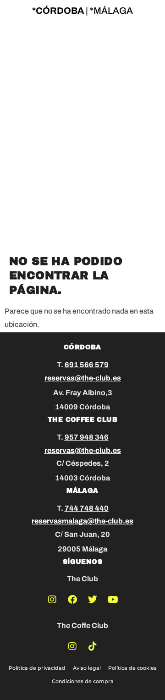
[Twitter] (92, 599)
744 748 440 (87, 508)
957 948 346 (87, 437)
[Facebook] (72, 599)
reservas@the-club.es (82, 378)
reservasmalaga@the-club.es (82, 521)
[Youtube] (112, 599)
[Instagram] (52, 599)
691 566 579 (87, 365)
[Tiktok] (92, 646)
